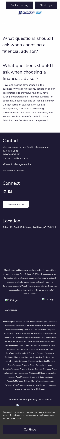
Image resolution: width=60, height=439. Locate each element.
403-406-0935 (10, 150)
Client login (46, 5)
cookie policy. (15, 418)
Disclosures (45, 399)
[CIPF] (48, 302)
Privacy (33, 399)
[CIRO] (20, 302)
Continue (30, 429)
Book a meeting (19, 5)
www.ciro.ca (11, 309)
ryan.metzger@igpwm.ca (15, 158)
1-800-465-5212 (12, 154)
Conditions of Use (18, 399)
